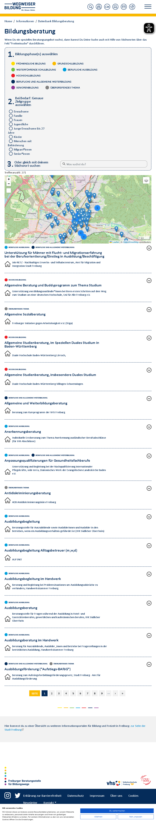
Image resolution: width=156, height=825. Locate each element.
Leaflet (115, 242)
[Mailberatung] (124, 8)
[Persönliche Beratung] (99, 8)
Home (8, 21)
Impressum (97, 795)
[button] (74, 204)
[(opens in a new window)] (7, 794)
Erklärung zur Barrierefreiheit (42, 795)
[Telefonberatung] (132, 8)
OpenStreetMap (131, 242)
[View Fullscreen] (8, 190)
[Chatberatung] (115, 8)
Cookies (133, 795)
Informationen (25, 21)
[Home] (22, 6)
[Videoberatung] (107, 8)
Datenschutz (75, 795)
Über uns (116, 795)
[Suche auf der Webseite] (90, 8)
